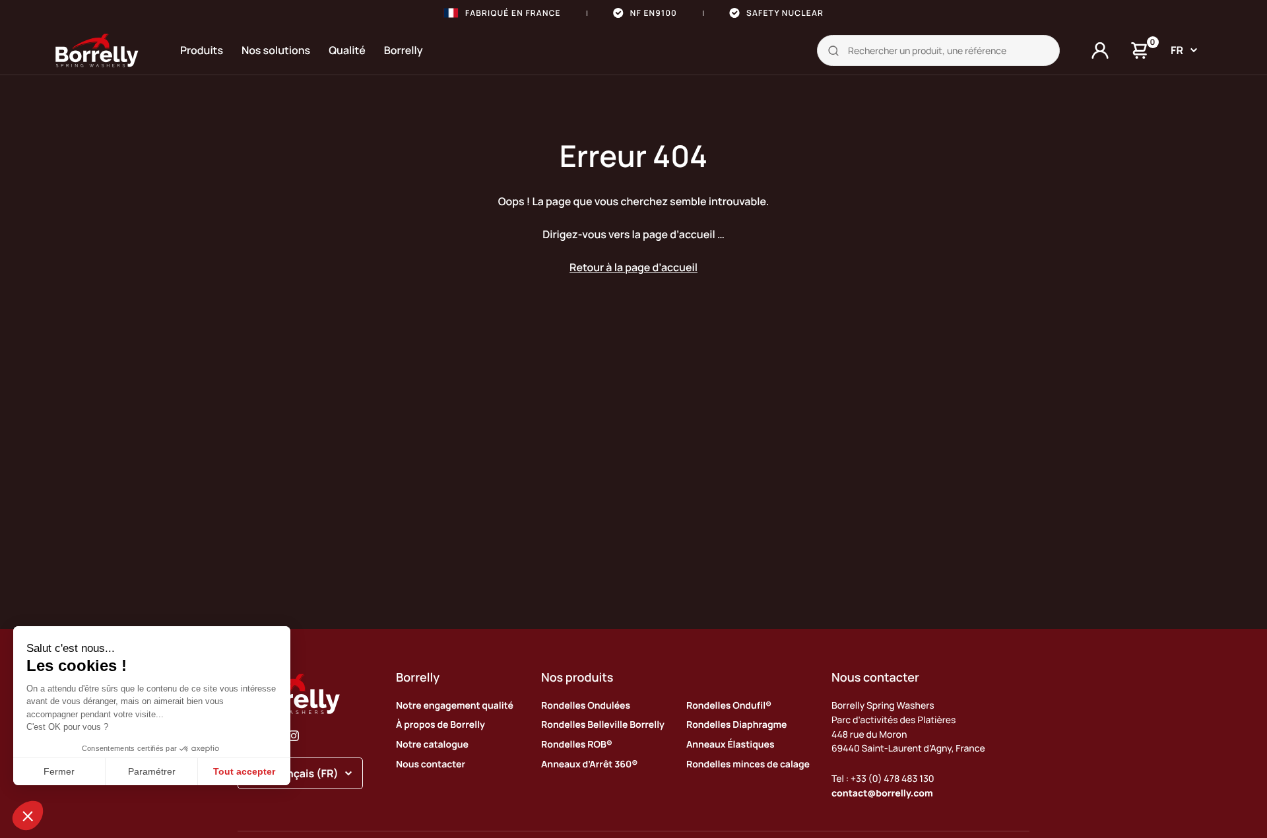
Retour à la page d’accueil (633, 267)
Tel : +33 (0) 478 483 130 (882, 779)
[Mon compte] (1100, 50)
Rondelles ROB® (576, 744)
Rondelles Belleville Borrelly (603, 725)
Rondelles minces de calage (748, 764)
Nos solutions (276, 50)
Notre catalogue (432, 744)
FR (1177, 50)
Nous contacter (430, 764)
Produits (201, 50)
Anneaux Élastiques (730, 744)
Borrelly (403, 50)
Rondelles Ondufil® (728, 705)
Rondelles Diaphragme (736, 725)
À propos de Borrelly (440, 725)
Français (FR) (305, 773)
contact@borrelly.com (882, 793)
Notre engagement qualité (454, 705)
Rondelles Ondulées (585, 705)
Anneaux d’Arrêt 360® (589, 764)
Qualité (347, 50)
